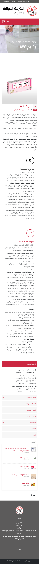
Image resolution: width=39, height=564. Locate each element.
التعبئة (34, 428)
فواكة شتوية (25, 483)
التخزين (34, 435)
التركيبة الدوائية (31, 364)
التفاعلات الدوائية (31, 404)
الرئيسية (34, 41)
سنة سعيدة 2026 (24, 458)
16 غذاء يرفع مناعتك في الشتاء (20, 474)
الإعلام (13, 2)
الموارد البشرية (6, 2)
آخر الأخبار (33, 442)
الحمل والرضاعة (31, 410)
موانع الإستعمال (31, 397)
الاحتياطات (33, 422)
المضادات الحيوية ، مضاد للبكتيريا (22, 110)
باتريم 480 (26, 106)
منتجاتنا (27, 41)
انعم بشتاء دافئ (24, 466)
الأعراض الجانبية (31, 416)
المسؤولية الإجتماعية (23, 2)
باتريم (13, 41)
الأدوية (20, 41)
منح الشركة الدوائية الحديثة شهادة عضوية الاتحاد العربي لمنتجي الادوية (17, 449)
